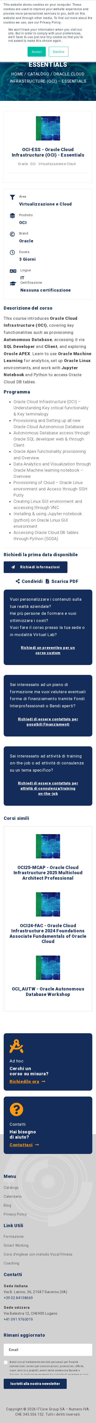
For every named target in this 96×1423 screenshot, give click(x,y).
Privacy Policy (15, 1214)
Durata (24, 251)
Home (17, 73)
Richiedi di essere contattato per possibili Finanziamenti (48, 721)
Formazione (14, 1237)
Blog (7, 1205)
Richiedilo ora (24, 1081)
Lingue (25, 270)
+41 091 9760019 (18, 1319)
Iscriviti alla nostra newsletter (35, 1384)
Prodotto (26, 215)
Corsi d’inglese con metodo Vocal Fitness (38, 1254)
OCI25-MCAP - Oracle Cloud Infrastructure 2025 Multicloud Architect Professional (48, 873)
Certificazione (31, 282)
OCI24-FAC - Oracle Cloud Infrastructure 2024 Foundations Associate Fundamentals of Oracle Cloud (48, 933)
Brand (23, 233)
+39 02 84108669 (18, 1298)
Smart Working (16, 1245)
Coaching (11, 1263)
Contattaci (21, 1144)
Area (22, 196)
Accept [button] (37, 51)
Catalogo (38, 73)
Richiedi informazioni (39, 567)
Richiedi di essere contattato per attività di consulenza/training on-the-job (48, 788)
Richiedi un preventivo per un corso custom (48, 650)
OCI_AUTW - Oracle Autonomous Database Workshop (48, 991)
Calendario (13, 1196)
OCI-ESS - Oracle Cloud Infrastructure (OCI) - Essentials (48, 152)
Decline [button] (58, 51)
